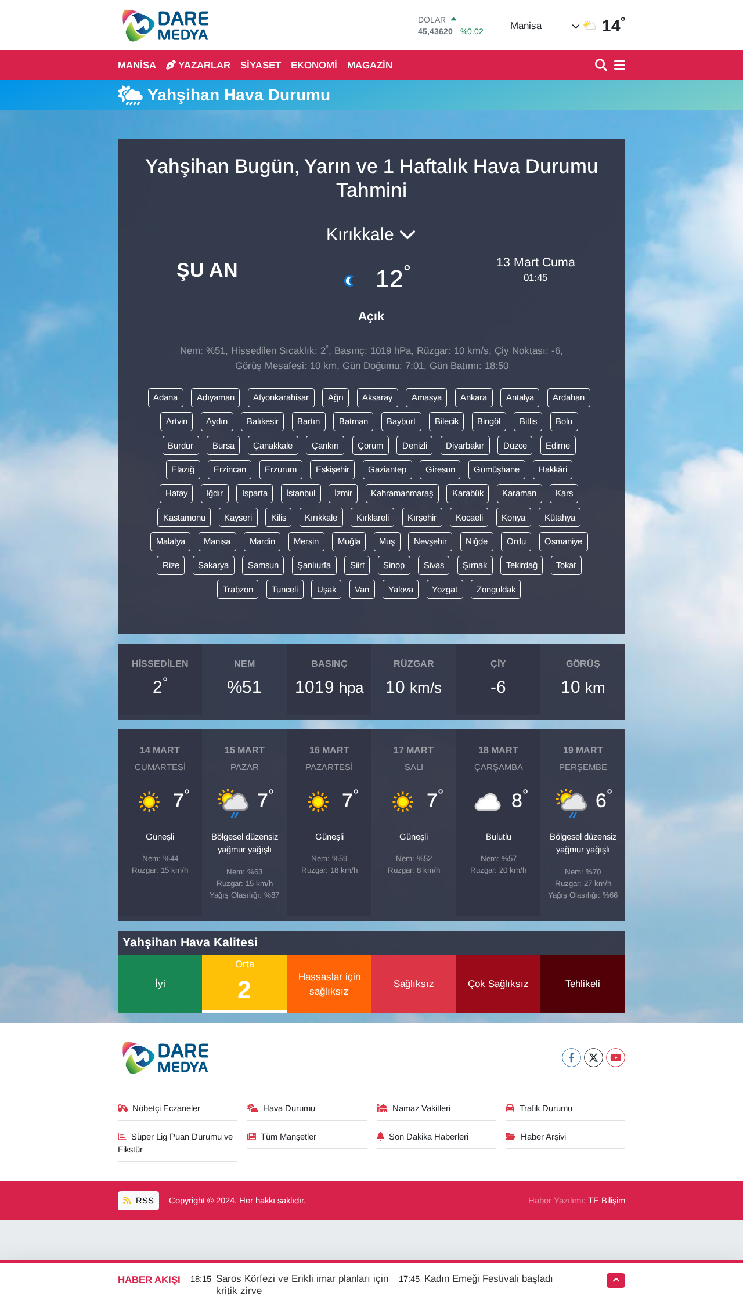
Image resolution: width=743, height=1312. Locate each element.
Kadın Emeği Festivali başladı (488, 1278)
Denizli (414, 445)
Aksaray (377, 397)
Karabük (468, 493)
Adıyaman (216, 397)
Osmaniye (563, 541)
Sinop (394, 565)
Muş (387, 541)
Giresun (440, 469)
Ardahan (569, 397)
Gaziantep (387, 469)
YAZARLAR (204, 65)
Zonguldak (496, 589)
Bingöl (488, 421)
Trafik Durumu (546, 1108)
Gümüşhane (497, 469)
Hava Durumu (289, 1108)
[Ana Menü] (617, 65)
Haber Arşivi (543, 1136)
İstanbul (300, 493)
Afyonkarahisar (281, 397)
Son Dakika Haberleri (428, 1136)
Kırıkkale (321, 517)
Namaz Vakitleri (421, 1108)
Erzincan (230, 469)
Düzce (515, 445)
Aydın (217, 421)
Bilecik (447, 421)
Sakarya (213, 565)
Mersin (306, 541)
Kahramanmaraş (402, 493)
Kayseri (238, 517)
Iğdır (214, 493)
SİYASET (260, 65)
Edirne (558, 445)
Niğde (477, 541)
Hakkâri (553, 469)
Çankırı (325, 445)
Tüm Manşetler (288, 1136)
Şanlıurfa (314, 565)
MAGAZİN (369, 65)
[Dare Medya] (163, 25)
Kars (564, 493)
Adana (165, 397)
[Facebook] (571, 1057)
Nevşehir (430, 541)
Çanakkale (273, 445)
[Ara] (602, 65)
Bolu (564, 421)
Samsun (263, 565)
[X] (593, 1057)
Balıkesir (263, 421)
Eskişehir (332, 469)
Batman (353, 421)
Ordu (516, 541)
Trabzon (238, 589)
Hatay (176, 493)
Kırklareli (372, 517)
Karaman (519, 493)
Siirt (357, 565)
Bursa (223, 445)
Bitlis (528, 421)
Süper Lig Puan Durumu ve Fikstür (175, 1143)
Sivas (434, 565)
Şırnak (475, 565)
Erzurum (281, 469)
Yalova (400, 589)
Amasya (427, 397)
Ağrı (336, 397)
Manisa (217, 541)
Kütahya (559, 517)
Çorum (370, 445)
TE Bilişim (606, 1200)
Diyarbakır (465, 445)
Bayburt (401, 421)
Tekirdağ (522, 565)
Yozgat (444, 589)
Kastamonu (184, 517)
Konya (513, 517)
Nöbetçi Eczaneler (166, 1108)
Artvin (176, 421)
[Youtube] (615, 1057)
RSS (144, 1200)
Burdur (180, 445)
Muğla (349, 541)
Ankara (473, 397)
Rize (171, 565)
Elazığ (182, 469)
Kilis (278, 517)
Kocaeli (469, 517)
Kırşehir (422, 517)
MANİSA (137, 65)
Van (362, 589)
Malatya (170, 541)
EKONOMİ (314, 65)
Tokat (566, 565)
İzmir (343, 493)
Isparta (255, 493)
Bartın (308, 421)
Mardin (262, 541)
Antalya (520, 397)
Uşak (326, 589)
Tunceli (285, 589)
